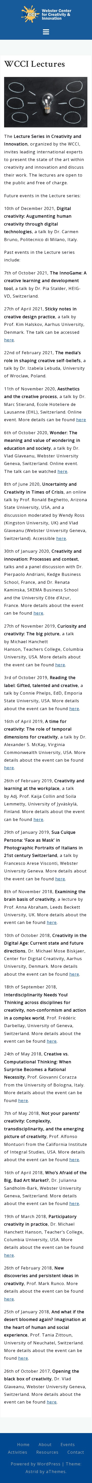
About (45, 1444)
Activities (17, 1452)
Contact (75, 1452)
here (9, 340)
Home (23, 1444)
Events (68, 1444)
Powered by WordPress (36, 1464)
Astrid (32, 1471)
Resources (47, 1452)
